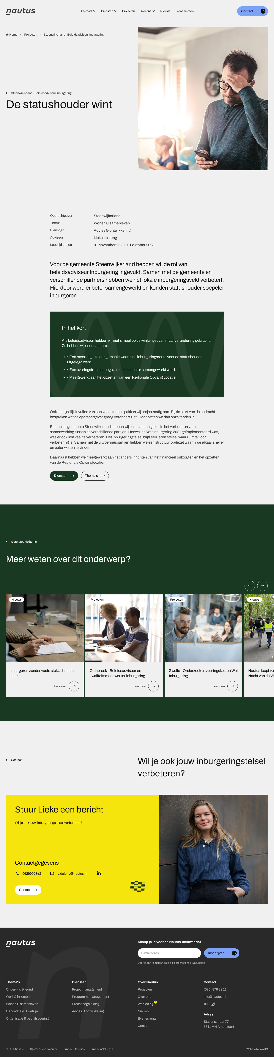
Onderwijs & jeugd (19, 989)
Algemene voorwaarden (43, 1049)
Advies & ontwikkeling (88, 1011)
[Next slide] (262, 585)
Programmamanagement (90, 997)
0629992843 (31, 873)
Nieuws (17, 599)
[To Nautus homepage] (20, 11)
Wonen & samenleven (22, 1004)
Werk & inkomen (18, 997)
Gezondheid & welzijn (22, 1011)
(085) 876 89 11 (215, 989)
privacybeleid (197, 962)
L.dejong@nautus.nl (72, 873)
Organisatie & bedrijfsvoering (27, 1018)
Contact (143, 1026)
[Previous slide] (249, 585)
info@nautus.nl (215, 997)
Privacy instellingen (102, 1049)
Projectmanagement (87, 989)
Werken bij (145, 1004)
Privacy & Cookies (74, 1049)
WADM (264, 1049)
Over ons (144, 997)
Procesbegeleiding (86, 1004)
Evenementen (148, 1018)
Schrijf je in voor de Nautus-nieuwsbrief (169, 942)
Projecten (97, 599)
